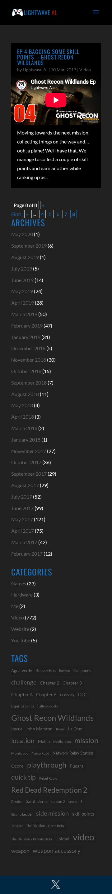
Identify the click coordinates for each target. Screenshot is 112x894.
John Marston (39, 728)
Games (18, 583)
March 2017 (24, 542)
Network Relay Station (73, 753)
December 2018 (28, 348)
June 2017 (22, 508)
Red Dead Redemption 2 (49, 790)
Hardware (22, 594)
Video (85, 69)
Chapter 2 (49, 682)
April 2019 (22, 303)
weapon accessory (57, 850)
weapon (20, 851)
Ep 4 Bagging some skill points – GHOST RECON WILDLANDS (48, 57)
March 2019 (24, 314)
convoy (67, 694)
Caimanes (82, 670)
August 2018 (25, 394)
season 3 (75, 801)
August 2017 (25, 485)
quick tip (23, 777)
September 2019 (29, 246)
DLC (82, 694)
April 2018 (22, 417)
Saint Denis (37, 801)
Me (14, 606)
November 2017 (28, 451)
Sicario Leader (22, 814)
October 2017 (26, 462)
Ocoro (17, 765)
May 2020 (22, 234)
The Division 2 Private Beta (31, 839)
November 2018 (28, 360)
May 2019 (22, 291)
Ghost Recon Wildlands (52, 718)
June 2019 (22, 280)
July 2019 (21, 268)
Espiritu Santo (22, 706)
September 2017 (29, 474)
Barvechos (45, 670)
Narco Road (40, 753)
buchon (64, 671)
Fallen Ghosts (47, 706)
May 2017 (22, 519)
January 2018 (25, 440)
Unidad (62, 838)
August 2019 (25, 257)
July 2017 (21, 497)
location (23, 740)
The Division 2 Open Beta (45, 826)
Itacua (16, 728)
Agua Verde (21, 670)
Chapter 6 (46, 694)
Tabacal (17, 826)
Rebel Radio (48, 778)
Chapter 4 (22, 694)
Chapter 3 (72, 682)
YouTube (20, 640)
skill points (83, 814)
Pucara (76, 765)
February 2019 (27, 325)
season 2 (58, 801)
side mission (52, 813)
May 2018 (22, 405)
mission (86, 740)
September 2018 (29, 382)
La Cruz (75, 728)
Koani (60, 729)
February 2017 (27, 554)
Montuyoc (19, 753)
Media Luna (62, 742)
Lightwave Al (35, 69)
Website (20, 629)
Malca (44, 741)
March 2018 (24, 428)
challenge (23, 682)
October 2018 (26, 371)
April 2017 (22, 531)
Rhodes (16, 801)
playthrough (46, 764)
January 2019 (25, 337)
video (83, 837)
